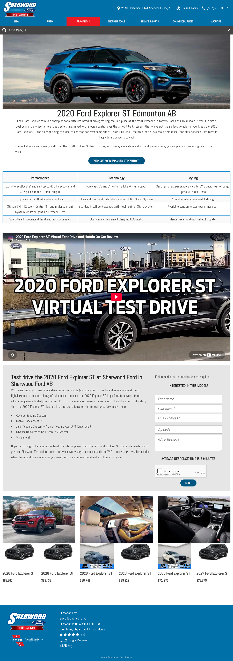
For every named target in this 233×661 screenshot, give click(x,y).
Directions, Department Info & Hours (82, 629)
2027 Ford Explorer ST (212, 573)
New (16, 21)
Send (188, 483)
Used (50, 21)
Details (12, 589)
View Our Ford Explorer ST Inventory (116, 161)
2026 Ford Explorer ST (18, 573)
